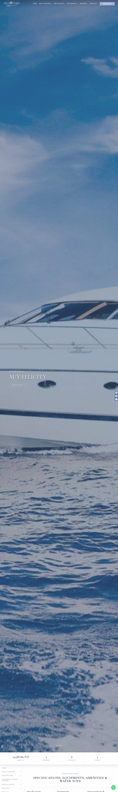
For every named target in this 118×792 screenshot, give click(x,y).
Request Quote (17, 385)
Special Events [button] (8, 784)
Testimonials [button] (72, 3)
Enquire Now (107, 3)
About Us (93, 3)
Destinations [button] (59, 3)
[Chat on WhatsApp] (113, 787)
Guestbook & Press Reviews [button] (10, 780)
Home (35, 3)
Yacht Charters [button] (45, 3)
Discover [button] (83, 3)
